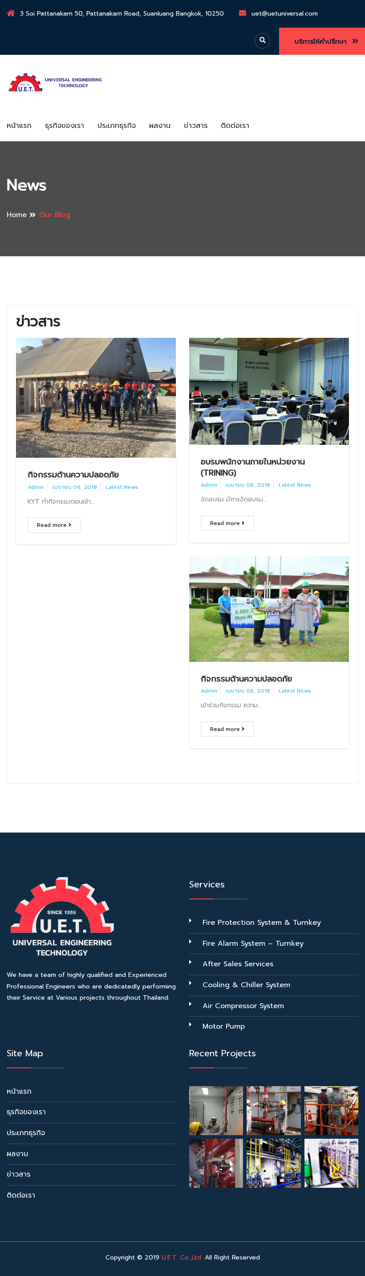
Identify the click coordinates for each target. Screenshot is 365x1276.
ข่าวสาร (195, 125)
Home (17, 214)
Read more (53, 525)
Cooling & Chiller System (246, 985)
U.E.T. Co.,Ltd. (182, 1257)
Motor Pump (224, 1026)
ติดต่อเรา (235, 125)
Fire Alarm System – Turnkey (253, 943)
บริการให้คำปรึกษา (322, 41)
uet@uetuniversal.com (284, 13)
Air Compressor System (243, 1006)
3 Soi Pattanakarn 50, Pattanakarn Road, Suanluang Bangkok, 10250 (122, 13)
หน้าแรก (19, 125)
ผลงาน (159, 125)
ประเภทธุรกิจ (116, 125)
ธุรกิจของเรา (64, 125)
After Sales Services (238, 964)
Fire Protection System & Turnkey (262, 922)
